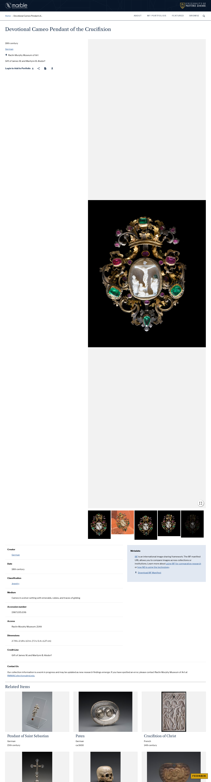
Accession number (17, 607)
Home (8, 16)
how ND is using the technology (153, 567)
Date (9, 564)
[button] (147, 273)
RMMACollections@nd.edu (21, 675)
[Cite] (45, 68)
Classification (14, 578)
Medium (11, 592)
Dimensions (13, 635)
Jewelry (15, 583)
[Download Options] (52, 68)
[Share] (38, 68)
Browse (194, 16)
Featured (178, 16)
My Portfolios (156, 16)
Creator (11, 549)
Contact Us (13, 666)
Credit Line (13, 650)
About (138, 16)
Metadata (135, 551)
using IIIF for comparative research (183, 563)
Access (11, 621)
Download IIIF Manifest (149, 572)
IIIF (136, 556)
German (16, 555)
